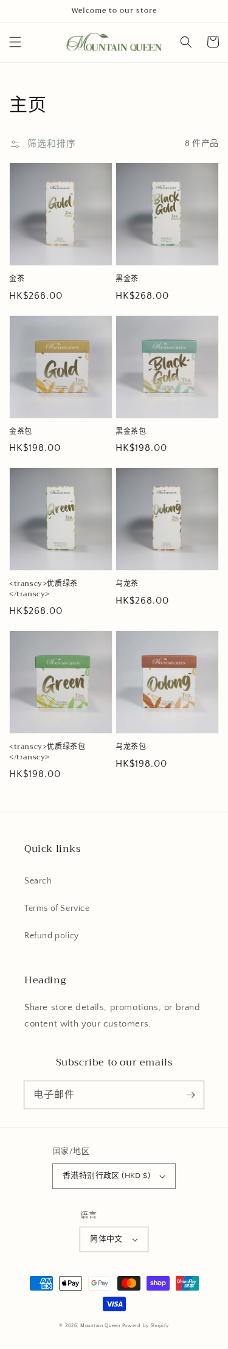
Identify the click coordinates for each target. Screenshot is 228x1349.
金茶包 (20, 432)
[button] (15, 42)
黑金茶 (127, 279)
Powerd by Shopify (145, 1325)
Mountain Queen (100, 1325)
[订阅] (190, 1094)
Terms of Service (57, 908)
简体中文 (106, 1239)
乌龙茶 (127, 584)
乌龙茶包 (131, 747)
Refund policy (51, 936)
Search (38, 881)
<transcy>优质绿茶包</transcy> (47, 752)
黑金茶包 (131, 432)
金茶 (16, 279)
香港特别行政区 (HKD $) (106, 1175)
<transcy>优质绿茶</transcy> (43, 589)
